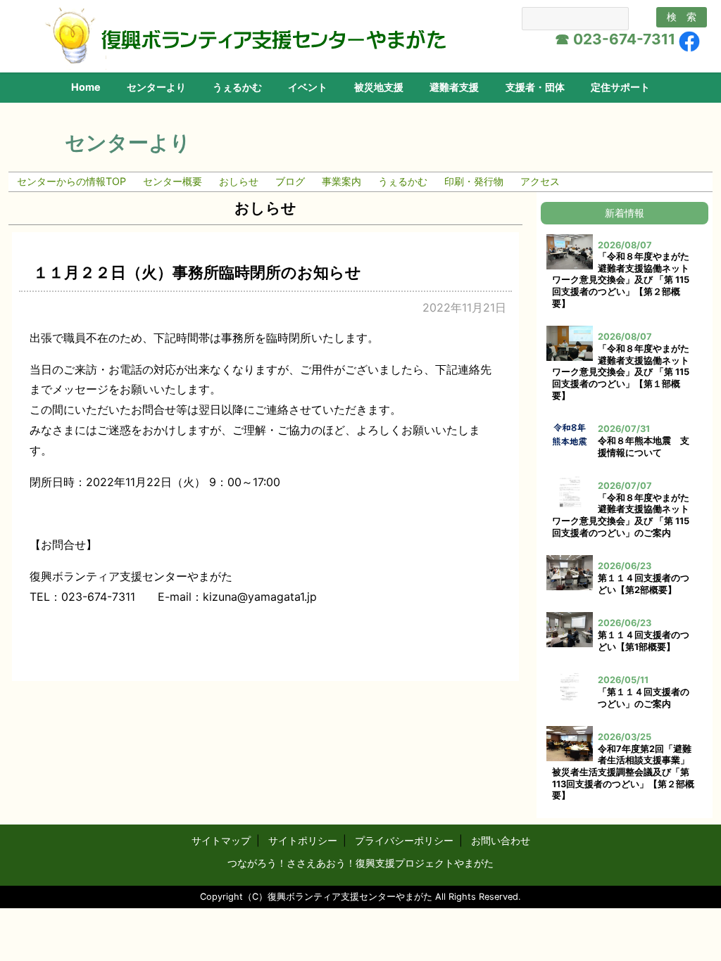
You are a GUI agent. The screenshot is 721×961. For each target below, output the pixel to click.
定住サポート (620, 87)
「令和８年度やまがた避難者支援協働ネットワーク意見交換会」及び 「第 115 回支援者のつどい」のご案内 (620, 515)
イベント (307, 87)
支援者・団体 (535, 87)
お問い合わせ (500, 840)
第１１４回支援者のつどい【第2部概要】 (643, 584)
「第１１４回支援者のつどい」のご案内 (643, 698)
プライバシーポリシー (404, 840)
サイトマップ (221, 840)
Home (86, 87)
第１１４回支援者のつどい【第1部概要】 (643, 641)
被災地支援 (378, 87)
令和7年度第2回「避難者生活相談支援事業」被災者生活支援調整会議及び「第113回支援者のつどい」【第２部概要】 (623, 772)
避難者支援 (454, 87)
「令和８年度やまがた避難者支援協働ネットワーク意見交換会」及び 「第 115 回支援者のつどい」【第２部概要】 (620, 280)
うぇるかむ (237, 87)
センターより (156, 87)
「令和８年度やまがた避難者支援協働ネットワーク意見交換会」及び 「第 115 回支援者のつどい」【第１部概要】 (620, 372)
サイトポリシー (302, 840)
